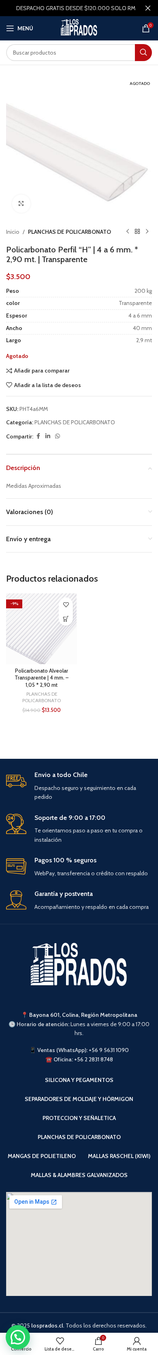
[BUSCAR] (143, 52)
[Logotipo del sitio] (79, 27)
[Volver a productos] (137, 232)
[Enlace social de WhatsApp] (57, 436)
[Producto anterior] (127, 232)
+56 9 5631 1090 (109, 1050)
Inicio (12, 231)
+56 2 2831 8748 (93, 1059)
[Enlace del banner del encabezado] (67, 8)
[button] (66, 619)
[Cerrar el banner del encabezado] (148, 8)
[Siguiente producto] (147, 232)
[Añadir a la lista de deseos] (66, 604)
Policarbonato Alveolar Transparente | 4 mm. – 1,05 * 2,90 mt (41, 678)
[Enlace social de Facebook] (38, 436)
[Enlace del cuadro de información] (79, 786)
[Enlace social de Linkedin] (48, 436)
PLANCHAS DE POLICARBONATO (69, 231)
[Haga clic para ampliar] (21, 204)
